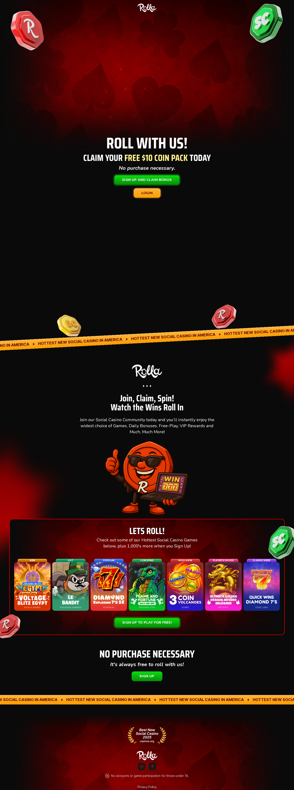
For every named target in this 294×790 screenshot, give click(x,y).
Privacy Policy (147, 787)
